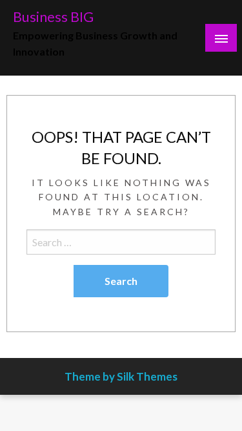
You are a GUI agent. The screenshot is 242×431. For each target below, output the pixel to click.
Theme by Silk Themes (121, 376)
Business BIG (53, 16)
